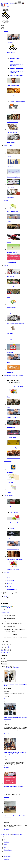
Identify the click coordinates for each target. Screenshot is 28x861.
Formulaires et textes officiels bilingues (16, 386)
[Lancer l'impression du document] (9, 607)
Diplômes (9, 242)
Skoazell (12, 342)
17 (1, 650)
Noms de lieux (10, 187)
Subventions (10, 333)
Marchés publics (11, 142)
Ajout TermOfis (14, 512)
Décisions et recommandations (17, 101)
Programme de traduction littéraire (15, 323)
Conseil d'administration (13, 85)
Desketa (9, 221)
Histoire (9, 156)
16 (5, 667)
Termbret (12, 61)
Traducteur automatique (13, 549)
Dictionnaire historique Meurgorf (15, 559)
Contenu (6, 3)
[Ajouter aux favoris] (12, 607)
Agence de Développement (16, 75)
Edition (8, 407)
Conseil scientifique (11, 95)
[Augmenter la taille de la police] (3, 607)
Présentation (10, 472)
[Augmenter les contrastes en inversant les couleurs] (5, 607)
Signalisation (10, 352)
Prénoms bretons (11, 427)
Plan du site (6, 842)
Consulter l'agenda (5, 612)
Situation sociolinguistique (13, 177)
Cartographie (10, 482)
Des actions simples (11, 437)
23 (14, 667)
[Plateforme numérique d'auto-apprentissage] (13, 218)
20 (5, 650)
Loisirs (8, 297)
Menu (2, 3)
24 (1, 652)
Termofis (9, 506)
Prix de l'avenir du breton (13, 458)
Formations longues (12, 252)
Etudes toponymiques (12, 589)
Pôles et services (11, 52)
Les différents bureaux (12, 122)
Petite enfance (10, 276)
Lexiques (9, 586)
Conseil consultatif (11, 111)
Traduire (9, 362)
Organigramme (10, 42)
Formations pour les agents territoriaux (13, 786)
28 (7, 652)
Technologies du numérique (17, 68)
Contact (8, 6)
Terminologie (10, 372)
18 (3, 650)
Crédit (5, 847)
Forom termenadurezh (12, 522)
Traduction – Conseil (15, 58)
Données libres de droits (13, 569)
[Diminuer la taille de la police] (1, 607)
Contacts (9, 492)
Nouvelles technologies (12, 417)
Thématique (3, 661)
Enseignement (10, 286)
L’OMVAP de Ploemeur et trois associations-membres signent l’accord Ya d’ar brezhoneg (15, 753)
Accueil (5, 596)
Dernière (20, 667)
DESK (11, 339)
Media (8, 397)
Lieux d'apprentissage (12, 211)
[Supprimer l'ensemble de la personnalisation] (7, 607)
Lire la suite (6, 699)
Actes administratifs (12, 132)
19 (4, 650)
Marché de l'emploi (11, 307)
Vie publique (10, 583)
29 (8, 652)
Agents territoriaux (11, 262)
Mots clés (3, 658)
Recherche (11, 3)
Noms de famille (11, 197)
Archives (12, 528)
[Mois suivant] (7, 641)
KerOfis (9, 538)
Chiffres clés (10, 166)
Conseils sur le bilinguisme (13, 447)
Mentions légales (7, 850)
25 (3, 652)
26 (4, 652)
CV (10, 313)
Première (3, 667)
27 (5, 652)
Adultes (8, 232)
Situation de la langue (12, 577)
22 (12, 667)
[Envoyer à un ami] (10, 607)
